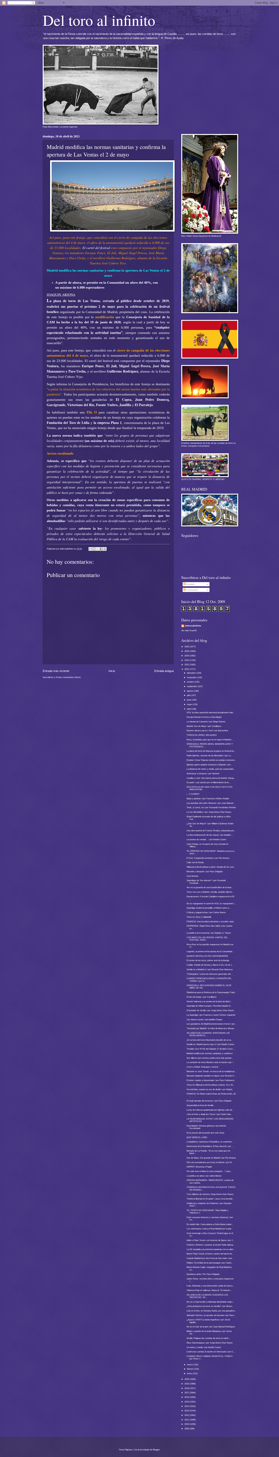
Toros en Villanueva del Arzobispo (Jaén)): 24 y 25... (211, 1085)
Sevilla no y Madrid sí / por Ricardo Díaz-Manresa (209, 969)
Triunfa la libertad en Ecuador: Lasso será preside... (210, 1199)
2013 (187, 1410)
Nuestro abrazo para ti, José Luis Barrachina (207, 730)
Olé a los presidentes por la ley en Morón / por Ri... (210, 1162)
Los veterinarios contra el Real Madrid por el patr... (210, 1229)
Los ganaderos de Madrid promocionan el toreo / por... (211, 1024)
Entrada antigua (164, 671)
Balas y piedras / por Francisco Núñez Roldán (208, 798)
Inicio (112, 671)
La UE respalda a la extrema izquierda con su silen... (211, 1249)
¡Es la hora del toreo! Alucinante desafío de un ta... (210, 1040)
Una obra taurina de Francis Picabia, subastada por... (211, 830)
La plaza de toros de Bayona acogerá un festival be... (211, 751)
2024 (187, 656)
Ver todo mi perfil (188, 630)
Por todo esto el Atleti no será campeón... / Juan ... (210, 1171)
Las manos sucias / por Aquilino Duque (204, 1019)
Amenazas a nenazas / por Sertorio (203, 773)
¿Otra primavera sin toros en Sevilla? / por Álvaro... (210, 1306)
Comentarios (192, 590)
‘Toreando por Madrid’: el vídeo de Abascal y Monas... (211, 1028)
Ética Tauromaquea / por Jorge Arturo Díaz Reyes (210, 1343)
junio (189, 700)
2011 (187, 1420)
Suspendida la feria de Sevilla (200, 1105)
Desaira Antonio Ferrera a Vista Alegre (204, 717)
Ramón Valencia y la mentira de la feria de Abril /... (209, 1001)
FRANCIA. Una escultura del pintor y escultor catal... (211, 921)
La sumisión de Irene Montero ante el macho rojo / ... (211, 1062)
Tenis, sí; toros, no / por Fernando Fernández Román (211, 807)
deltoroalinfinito (193, 626)
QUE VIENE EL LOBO (197, 1137)
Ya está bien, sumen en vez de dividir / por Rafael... (210, 1089)
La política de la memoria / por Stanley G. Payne (209, 933)
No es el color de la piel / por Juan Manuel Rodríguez (211, 1326)
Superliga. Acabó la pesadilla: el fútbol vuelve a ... (209, 908)
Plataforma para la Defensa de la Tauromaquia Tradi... (211, 992)
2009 (187, 1428)
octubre (191, 682)
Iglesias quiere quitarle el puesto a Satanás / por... (209, 764)
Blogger (156, 1449)
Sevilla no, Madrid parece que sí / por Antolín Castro (210, 1044)
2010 (187, 1424)
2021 (187, 669)
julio (189, 695)
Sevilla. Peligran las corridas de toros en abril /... (209, 1338)
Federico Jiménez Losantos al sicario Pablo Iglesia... (211, 1245)
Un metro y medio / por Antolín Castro (204, 1347)
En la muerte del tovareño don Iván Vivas (205, 1133)
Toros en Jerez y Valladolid (199, 917)
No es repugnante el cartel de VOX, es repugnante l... (211, 903)
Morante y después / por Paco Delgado (205, 871)
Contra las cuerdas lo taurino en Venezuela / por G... (211, 1352)
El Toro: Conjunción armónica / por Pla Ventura (208, 858)
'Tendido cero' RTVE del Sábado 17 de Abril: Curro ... (211, 1049)
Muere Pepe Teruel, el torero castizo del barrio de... (210, 1254)
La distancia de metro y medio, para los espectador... (211, 769)
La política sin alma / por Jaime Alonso (204, 1176)
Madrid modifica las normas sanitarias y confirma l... (210, 1053)
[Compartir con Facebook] (101, 549)
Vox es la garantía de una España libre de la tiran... (210, 887)
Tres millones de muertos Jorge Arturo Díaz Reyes (210, 1194)
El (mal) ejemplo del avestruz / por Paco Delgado (209, 1101)
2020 (187, 1379)
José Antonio (192, 876)
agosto (190, 691)
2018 (187, 1388)
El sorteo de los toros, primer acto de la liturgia (208, 960)
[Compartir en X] (97, 549)
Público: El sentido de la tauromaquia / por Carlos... (210, 1263)
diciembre (191, 673)
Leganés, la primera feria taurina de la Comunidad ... (210, 951)
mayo (190, 704)
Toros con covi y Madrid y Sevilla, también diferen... (210, 892)
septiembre (192, 686)
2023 (187, 660)
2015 (187, 1402)
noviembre (192, 677)
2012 (187, 1415)
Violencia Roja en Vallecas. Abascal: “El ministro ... (209, 1290)
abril (189, 709)
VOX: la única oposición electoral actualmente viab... (211, 712)
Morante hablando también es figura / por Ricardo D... (211, 1076)
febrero (190, 1369)
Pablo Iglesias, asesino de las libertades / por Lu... (209, 755)
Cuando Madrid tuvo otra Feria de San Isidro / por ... (210, 1258)
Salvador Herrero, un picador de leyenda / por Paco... (211, 1315)
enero (190, 1373)
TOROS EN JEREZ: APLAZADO (202, 735)
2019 (187, 1384)
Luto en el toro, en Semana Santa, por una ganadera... (211, 1311)
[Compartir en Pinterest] (105, 549)
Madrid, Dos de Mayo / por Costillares (204, 726)
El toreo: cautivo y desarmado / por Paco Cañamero (210, 1080)
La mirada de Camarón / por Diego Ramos (206, 721)
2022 (187, 664)
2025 (187, 651)
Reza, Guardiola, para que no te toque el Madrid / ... (210, 739)
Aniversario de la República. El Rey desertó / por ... (210, 1146)
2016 (187, 1397)
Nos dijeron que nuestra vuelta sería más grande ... (210, 1058)
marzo (190, 1364)
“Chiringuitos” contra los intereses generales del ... (210, 974)
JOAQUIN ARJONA (61, 294)
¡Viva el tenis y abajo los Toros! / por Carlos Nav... (209, 1114)
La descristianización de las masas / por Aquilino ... (210, 835)
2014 (187, 1406)
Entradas (190, 584)
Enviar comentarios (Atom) (68, 677)
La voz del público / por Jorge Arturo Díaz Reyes (209, 812)
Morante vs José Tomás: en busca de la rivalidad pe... (211, 1071)
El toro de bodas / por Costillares (202, 997)
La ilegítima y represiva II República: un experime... (210, 1142)
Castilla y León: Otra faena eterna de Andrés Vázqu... (211, 778)
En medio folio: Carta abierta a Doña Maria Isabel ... (210, 1224)
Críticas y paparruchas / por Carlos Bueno (206, 912)
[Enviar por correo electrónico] (90, 549)
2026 (187, 646)
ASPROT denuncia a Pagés (199, 1167)
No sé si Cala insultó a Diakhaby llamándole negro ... (211, 1302)
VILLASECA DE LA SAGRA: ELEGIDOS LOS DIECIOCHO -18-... (207, 1296)
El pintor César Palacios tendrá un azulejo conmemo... (211, 760)
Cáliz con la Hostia (195, 862)
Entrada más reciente (56, 671)
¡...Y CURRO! (193, 794)
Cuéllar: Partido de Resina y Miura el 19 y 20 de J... (210, 965)
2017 (187, 1392)
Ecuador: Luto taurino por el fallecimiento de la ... (209, 782)
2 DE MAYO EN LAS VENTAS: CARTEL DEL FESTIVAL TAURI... (207, 938)
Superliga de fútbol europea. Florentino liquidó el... (209, 1006)
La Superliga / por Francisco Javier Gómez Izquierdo (211, 1015)
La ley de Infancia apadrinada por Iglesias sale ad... (210, 1110)
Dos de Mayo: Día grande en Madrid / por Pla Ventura (211, 1158)
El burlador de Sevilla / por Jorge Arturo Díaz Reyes (210, 1010)
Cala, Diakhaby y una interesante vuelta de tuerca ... (211, 1286)
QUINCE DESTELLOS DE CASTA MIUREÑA (207, 956)
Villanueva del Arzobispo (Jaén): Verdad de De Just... (211, 867)
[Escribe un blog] (94, 549)
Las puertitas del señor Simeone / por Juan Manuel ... (211, 803)
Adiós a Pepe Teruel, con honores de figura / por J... (210, 1240)
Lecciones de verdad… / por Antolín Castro (206, 839)
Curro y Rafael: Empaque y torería (202, 1067)
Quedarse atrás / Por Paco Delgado (203, 1274)
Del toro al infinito (99, 20)
